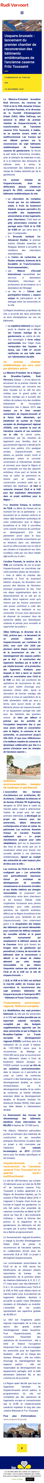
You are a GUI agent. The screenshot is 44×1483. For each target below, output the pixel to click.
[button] (22, 1448)
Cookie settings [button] (17, 1479)
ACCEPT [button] (30, 1479)
